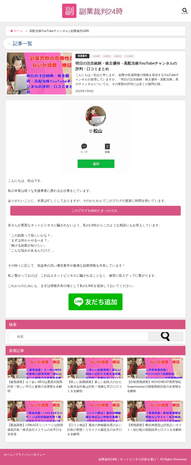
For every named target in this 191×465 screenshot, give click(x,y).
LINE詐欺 (118, 56)
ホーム (8, 454)
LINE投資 (107, 56)
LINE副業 (96, 56)
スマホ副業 (129, 56)
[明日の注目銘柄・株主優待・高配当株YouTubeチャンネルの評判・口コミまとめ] (95, 73)
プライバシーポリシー (30, 454)
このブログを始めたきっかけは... (95, 210)
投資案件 (82, 56)
